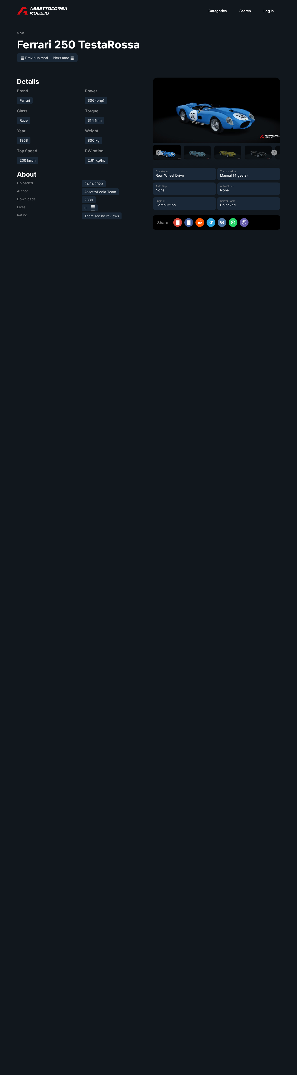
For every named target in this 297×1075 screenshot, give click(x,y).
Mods (21, 33)
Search (245, 11)
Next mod (61, 58)
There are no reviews (101, 216)
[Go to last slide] (159, 153)
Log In (269, 11)
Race (24, 120)
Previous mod (36, 58)
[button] (167, 152)
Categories (218, 11)
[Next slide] (274, 153)
